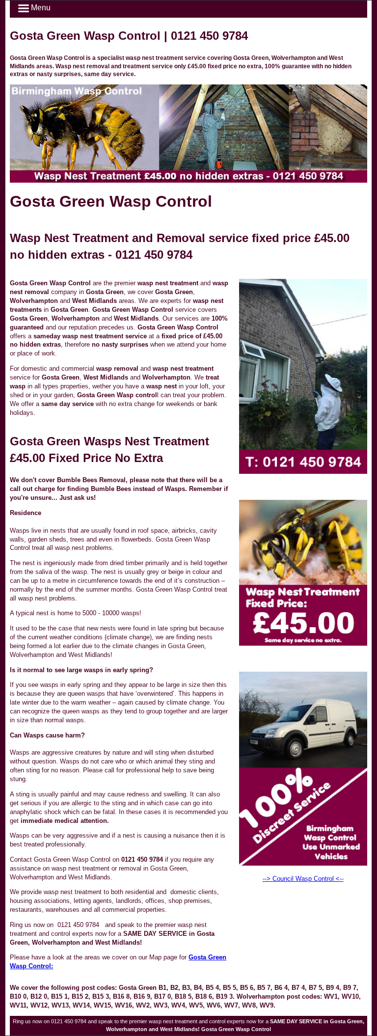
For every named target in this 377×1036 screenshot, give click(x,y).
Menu (40, 7)
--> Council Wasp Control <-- (303, 878)
